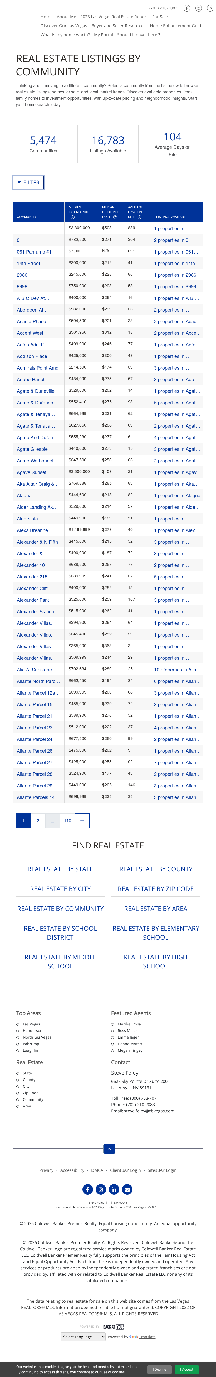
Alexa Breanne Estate (32, 530)
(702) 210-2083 (163, 8)
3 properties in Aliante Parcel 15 (177, 704)
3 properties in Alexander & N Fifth (174, 541)
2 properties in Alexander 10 (169, 564)
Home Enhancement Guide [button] (177, 25)
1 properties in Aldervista (169, 518)
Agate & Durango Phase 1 (35, 402)
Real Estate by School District (60, 932)
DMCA (97, 1170)
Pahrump (31, 1043)
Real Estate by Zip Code (156, 888)
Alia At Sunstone (34, 669)
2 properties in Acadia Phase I (177, 321)
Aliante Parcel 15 (34, 704)
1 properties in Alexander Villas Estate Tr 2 (171, 634)
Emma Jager (128, 1037)
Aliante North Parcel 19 (38, 681)
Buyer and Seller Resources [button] (118, 25)
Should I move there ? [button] (138, 34)
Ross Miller (127, 1030)
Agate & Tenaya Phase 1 (33, 414)
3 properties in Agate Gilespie (176, 448)
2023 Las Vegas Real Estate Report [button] (114, 17)
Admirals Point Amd (37, 367)
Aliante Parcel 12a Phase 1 (36, 692)
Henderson (32, 1030)
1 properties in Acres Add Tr (176, 344)
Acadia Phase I (33, 321)
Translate (147, 1336)
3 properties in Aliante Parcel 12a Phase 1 (177, 692)
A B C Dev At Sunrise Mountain (35, 298)
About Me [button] (66, 17)
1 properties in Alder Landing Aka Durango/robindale (175, 506)
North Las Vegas (37, 1037)
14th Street (28, 263)
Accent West (30, 332)
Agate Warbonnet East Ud (35, 460)
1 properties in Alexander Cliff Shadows (169, 588)
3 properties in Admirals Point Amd (175, 367)
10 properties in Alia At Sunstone (175, 669)
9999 (22, 286)
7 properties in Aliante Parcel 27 (177, 762)
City (26, 1086)
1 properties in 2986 (175, 274)
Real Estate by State (60, 868)
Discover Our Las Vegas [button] (64, 25)
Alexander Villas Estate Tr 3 (34, 646)
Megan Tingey (130, 1050)
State (27, 1072)
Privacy (46, 1170)
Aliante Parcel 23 (34, 727)
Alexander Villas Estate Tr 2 (34, 634)
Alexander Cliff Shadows (32, 588)
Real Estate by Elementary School (155, 932)
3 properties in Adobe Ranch (176, 379)
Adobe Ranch (31, 379)
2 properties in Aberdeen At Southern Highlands (177, 309)
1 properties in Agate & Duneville (176, 390)
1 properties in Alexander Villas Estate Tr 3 (171, 646)
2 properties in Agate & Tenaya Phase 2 (176, 425)
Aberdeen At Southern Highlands (37, 309)
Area (27, 1105)
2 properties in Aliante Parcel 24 (177, 739)
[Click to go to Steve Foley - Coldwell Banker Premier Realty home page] (19, 20)
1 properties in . (170, 228)
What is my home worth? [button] (65, 34)
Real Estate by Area (155, 908)
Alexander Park (33, 599)
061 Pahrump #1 (34, 251)
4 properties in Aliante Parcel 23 (177, 727)
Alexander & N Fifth (37, 541)
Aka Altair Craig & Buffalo (35, 483)
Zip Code (30, 1092)
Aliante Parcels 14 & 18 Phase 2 (38, 797)
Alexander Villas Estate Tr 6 (34, 657)
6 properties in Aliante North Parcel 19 (177, 681)
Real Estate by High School (156, 961)
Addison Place (32, 355)
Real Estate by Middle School (60, 961)
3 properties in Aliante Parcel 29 (177, 785)
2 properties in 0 (171, 239)
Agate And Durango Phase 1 (37, 437)
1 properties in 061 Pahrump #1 (174, 251)
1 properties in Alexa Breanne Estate (176, 530)
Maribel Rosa (129, 1023)
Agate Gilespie (32, 448)
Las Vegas (31, 1023)
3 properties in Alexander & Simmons (177, 553)
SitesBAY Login (162, 1170)
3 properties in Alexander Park (170, 599)
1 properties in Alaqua (177, 495)
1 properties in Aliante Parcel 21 (177, 715)
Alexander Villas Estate (34, 623)
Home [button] (47, 17)
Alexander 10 (31, 564)
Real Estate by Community (60, 908)
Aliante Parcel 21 (34, 715)
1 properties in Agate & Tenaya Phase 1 (176, 414)
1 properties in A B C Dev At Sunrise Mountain (176, 298)
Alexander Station (35, 611)
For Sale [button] (160, 17)
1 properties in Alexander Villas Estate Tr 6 (171, 657)
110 (67, 821)
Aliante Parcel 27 (34, 762)
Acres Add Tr (30, 344)
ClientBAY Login (125, 1170)
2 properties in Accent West (177, 332)
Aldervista (27, 518)
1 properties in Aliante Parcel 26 (177, 750)
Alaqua (24, 495)
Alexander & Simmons (30, 553)
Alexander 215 (32, 576)
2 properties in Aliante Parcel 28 (177, 773)
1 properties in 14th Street (174, 263)
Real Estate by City (60, 888)
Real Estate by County (155, 868)
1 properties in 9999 (175, 286)
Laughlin (30, 1050)
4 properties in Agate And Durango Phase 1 (177, 437)
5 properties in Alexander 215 (169, 576)
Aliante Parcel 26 (34, 750)
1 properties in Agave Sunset (176, 472)
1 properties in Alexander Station (173, 611)
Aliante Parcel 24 (34, 738)
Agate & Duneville (36, 390)
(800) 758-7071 (144, 1098)
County (29, 1079)
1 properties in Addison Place (169, 356)
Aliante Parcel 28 (34, 773)
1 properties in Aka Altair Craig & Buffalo (176, 483)
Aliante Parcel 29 (34, 785)
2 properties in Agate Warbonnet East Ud (176, 460)
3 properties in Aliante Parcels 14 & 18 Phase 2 (177, 797)
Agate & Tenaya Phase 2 (33, 425)
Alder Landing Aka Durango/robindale (36, 506)
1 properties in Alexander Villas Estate (171, 623)
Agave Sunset (31, 471)
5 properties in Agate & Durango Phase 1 (176, 402)
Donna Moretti (130, 1043)
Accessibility (72, 1170)
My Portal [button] (103, 34)
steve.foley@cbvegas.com (149, 1111)
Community (33, 1099)
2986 (22, 274)
